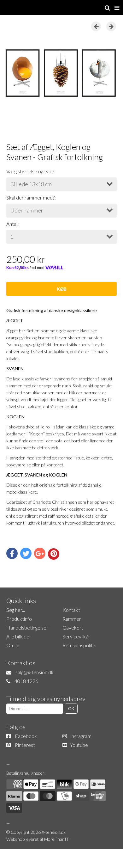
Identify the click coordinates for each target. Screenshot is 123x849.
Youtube (79, 745)
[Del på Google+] (39, 553)
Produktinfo (19, 619)
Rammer (71, 619)
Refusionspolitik (79, 645)
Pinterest (25, 745)
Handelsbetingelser (27, 627)
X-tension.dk (54, 832)
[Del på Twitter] (26, 553)
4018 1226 (26, 681)
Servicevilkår (76, 636)
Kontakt (71, 610)
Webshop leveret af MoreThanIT (37, 839)
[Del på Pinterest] (53, 554)
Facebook (26, 736)
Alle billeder (18, 636)
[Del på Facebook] (12, 553)
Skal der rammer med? (30, 197)
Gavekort (72, 627)
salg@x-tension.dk (34, 672)
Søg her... (15, 610)
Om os (13, 645)
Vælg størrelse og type (30, 171)
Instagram (80, 736)
